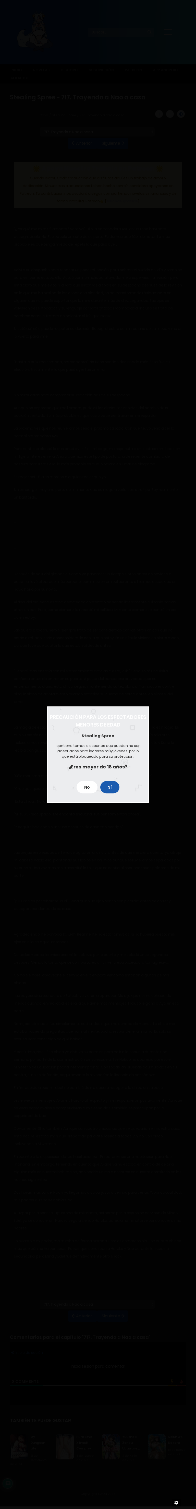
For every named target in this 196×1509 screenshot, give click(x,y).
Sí (110, 787)
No (87, 787)
